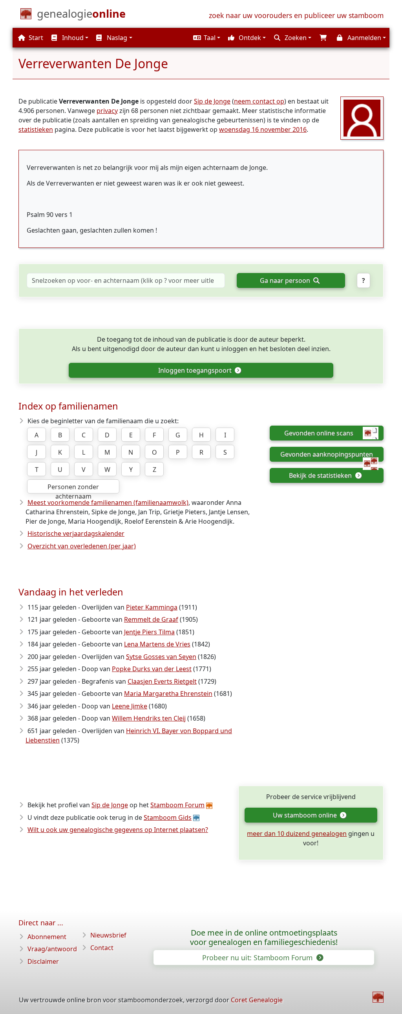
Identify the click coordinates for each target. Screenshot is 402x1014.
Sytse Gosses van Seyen (161, 656)
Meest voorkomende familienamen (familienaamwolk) (107, 502)
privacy (107, 110)
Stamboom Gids (168, 817)
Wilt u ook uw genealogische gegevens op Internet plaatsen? (117, 829)
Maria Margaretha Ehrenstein (168, 693)
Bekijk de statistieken (321, 475)
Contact (101, 947)
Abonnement (46, 936)
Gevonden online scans (318, 433)
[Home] (378, 997)
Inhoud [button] (72, 37)
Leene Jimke (129, 706)
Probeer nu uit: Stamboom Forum (258, 957)
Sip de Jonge (212, 101)
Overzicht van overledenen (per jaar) (81, 546)
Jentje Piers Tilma (149, 632)
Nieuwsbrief (108, 935)
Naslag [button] (116, 37)
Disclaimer (43, 961)
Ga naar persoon (286, 280)
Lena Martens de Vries (157, 644)
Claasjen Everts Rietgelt (162, 681)
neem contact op (259, 101)
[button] (205, 37)
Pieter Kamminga (151, 607)
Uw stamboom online (305, 815)
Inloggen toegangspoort (195, 370)
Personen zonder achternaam (73, 487)
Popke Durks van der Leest (152, 668)
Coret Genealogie (257, 1000)
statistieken (35, 129)
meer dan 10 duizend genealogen (297, 833)
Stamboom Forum (177, 805)
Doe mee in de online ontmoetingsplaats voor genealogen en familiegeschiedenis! (264, 937)
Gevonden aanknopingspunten (326, 454)
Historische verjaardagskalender (75, 533)
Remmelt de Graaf (151, 619)
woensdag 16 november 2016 (263, 129)
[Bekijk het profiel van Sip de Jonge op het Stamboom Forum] (362, 117)
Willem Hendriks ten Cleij (149, 718)
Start (35, 37)
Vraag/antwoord (52, 949)
